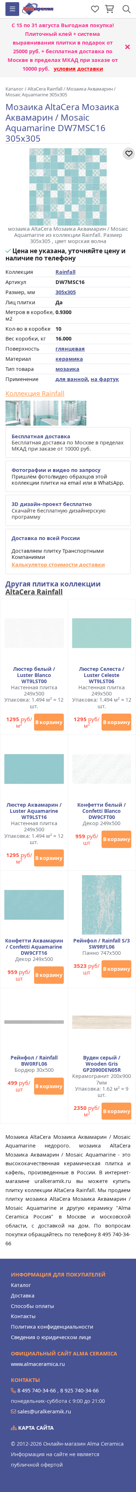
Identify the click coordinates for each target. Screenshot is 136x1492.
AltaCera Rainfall (34, 592)
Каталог (21, 1285)
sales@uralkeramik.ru (44, 1411)
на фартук (105, 379)
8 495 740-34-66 (36, 1390)
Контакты (23, 1316)
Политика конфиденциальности (52, 1326)
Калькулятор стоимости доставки (58, 564)
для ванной (71, 379)
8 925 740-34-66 (79, 1390)
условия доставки (78, 68)
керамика (69, 358)
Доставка (22, 1295)
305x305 (65, 292)
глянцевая (70, 348)
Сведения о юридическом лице (51, 1337)
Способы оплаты (32, 1306)
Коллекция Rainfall (35, 394)
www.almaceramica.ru (38, 1364)
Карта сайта (35, 1427)
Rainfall (65, 271)
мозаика (67, 368)
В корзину (48, 722)
